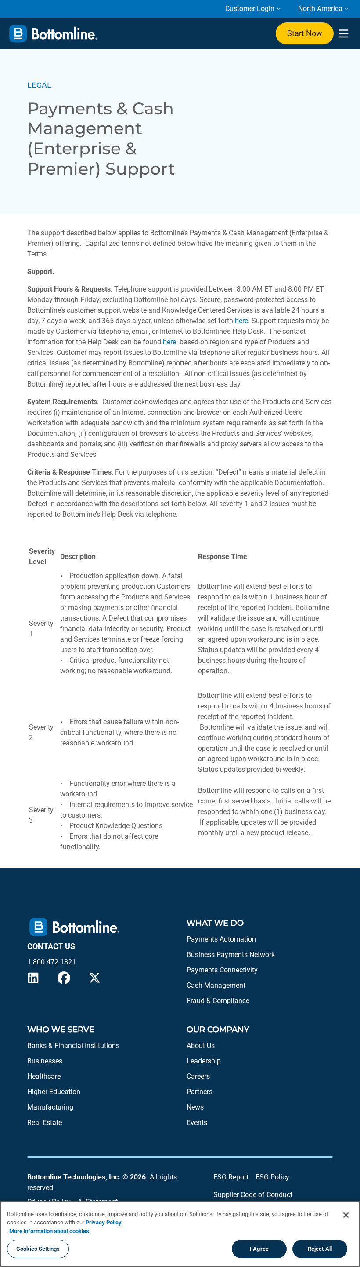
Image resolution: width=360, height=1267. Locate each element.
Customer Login (249, 8)
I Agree (259, 1248)
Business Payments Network (231, 954)
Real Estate (44, 1122)
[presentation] (343, 33)
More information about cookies (49, 1231)
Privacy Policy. (104, 1222)
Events (197, 1122)
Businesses (44, 1061)
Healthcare (44, 1076)
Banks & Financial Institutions (73, 1045)
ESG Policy (272, 1177)
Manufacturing (50, 1107)
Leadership (204, 1061)
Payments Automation (221, 939)
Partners (199, 1092)
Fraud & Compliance (218, 1001)
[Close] (346, 1215)
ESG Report (230, 1177)
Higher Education (53, 1092)
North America (320, 8)
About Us (201, 1045)
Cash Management (216, 985)
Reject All (320, 1248)
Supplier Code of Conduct (252, 1194)
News (195, 1107)
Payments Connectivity (222, 970)
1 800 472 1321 (51, 962)
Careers (198, 1076)
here (241, 321)
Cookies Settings (38, 1248)
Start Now (304, 33)
